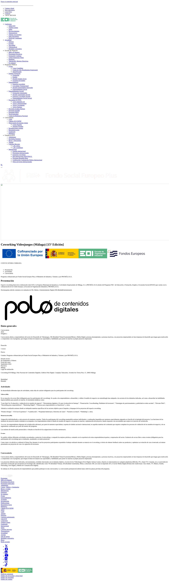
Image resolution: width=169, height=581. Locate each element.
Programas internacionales (21, 153)
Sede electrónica (10, 10)
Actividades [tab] (8, 271)
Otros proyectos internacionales (22, 162)
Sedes (10, 29)
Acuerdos (4, 499)
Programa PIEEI (14, 112)
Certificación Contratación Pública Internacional (27, 160)
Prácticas (3, 515)
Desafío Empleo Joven (20, 79)
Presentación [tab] (9, 270)
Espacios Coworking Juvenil (21, 96)
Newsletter (12, 45)
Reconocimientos (14, 31)
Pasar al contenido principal (9, 1)
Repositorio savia (14, 130)
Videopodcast (13, 47)
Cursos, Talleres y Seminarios (10, 487)
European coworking (19, 155)
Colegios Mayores (14, 144)
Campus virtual (9, 8)
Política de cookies (6, 579)
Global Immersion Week (16, 57)
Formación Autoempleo (20, 93)
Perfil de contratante (7, 574)
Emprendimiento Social (20, 89)
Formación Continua (15, 56)
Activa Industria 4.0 (19, 102)
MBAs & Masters (14, 52)
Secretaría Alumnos (15, 139)
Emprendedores (13, 82)
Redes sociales (5, 542)
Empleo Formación (14, 73)
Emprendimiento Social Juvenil (22, 98)
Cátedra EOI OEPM (15, 121)
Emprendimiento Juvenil (16, 91)
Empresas (4, 492)
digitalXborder (17, 72)
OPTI (2, 510)
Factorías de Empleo (19, 80)
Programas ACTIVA (15, 100)
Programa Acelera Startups (17, 109)
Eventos (11, 43)
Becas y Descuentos (15, 140)
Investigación (5, 501)
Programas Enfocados (7, 483)
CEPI (10, 119)
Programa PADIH (14, 110)
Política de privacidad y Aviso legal (11, 576)
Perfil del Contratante (15, 38)
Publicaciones (5, 503)
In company (12, 63)
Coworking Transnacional (21, 86)
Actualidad (8, 40)
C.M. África (16, 146)
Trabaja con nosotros (15, 34)
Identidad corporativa (15, 49)
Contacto (7, 13)
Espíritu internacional (19, 151)
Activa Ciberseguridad (19, 103)
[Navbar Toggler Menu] (1, 167)
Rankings (11, 59)
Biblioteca (12, 133)
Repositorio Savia (6, 505)
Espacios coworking (19, 84)
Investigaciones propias (16, 128)
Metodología (5, 490)
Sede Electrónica (14, 36)
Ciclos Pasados (17, 125)
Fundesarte (12, 132)
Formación (16, 75)
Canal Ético (8, 12)
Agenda (3, 535)
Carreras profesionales (7, 517)
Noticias (11, 42)
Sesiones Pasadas (18, 126)
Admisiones (12, 137)
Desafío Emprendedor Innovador (23, 87)
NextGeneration (13, 114)
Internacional (13, 149)
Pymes (11, 66)
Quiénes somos (13, 27)
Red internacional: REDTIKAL (22, 156)
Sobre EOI (12, 26)
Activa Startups (17, 107)
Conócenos (8, 24)
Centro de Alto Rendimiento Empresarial (25, 70)
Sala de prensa (5, 536)
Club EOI (4, 519)
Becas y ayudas (5, 489)
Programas (4, 478)
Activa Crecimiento (19, 105)
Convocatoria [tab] (9, 273)
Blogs (2, 540)
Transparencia (13, 33)
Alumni (11, 142)
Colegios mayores (6, 529)
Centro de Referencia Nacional (18, 116)
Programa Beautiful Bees (20, 158)
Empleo (15, 77)
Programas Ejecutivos (15, 54)
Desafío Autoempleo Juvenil (21, 95)
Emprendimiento (6, 498)
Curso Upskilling (18, 68)
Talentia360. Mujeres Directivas (18, 61)
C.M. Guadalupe (18, 147)
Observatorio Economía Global (18, 123)
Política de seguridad (7, 577)
